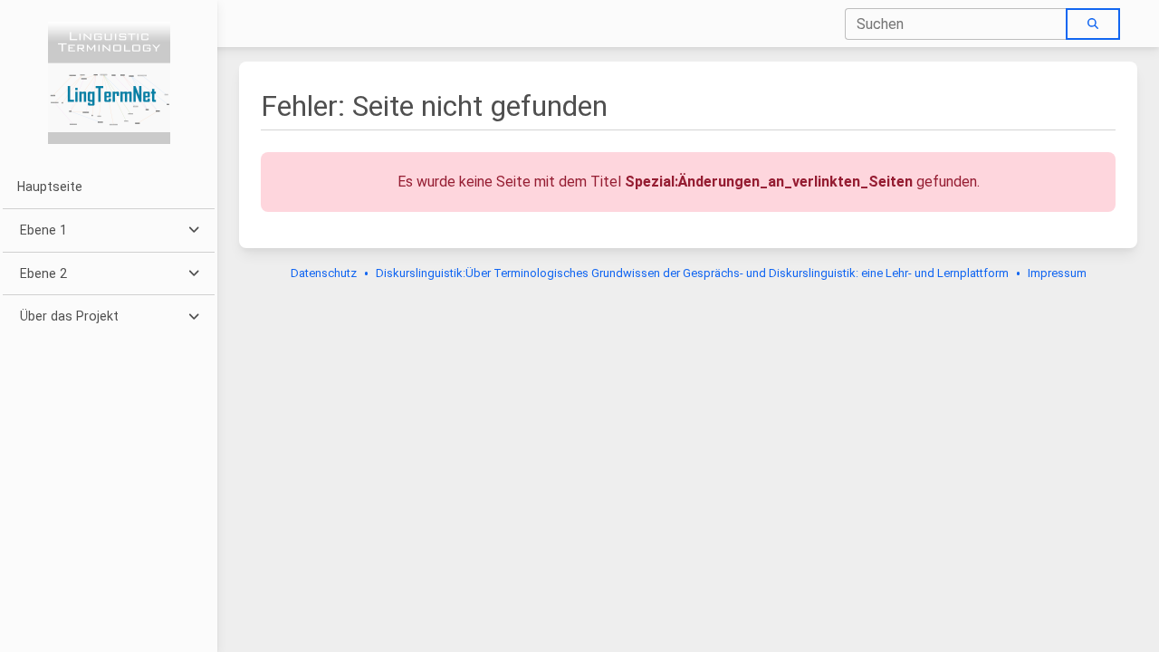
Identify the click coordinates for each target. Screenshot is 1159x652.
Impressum (1057, 273)
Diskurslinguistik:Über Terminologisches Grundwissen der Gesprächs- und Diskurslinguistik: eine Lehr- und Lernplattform (692, 273)
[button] (108, 230)
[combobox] (956, 24)
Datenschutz (324, 273)
